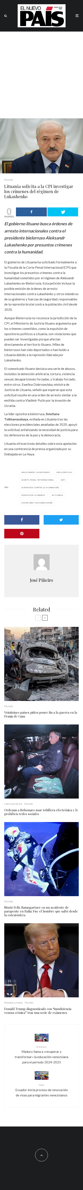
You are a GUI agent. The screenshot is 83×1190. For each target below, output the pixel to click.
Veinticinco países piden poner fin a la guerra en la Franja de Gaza (40, 714)
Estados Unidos (13, 1002)
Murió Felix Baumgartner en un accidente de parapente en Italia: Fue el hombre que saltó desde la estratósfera (41, 911)
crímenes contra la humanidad (41, 488)
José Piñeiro (41, 580)
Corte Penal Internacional (38, 480)
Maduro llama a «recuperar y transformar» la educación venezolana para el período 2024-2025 (41, 1054)
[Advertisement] (41, 75)
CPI (63, 480)
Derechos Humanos (34, 495)
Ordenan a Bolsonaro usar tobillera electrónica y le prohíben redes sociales (41, 812)
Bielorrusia (65, 472)
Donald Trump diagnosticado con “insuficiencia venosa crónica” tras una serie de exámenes (37, 1010)
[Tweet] (62, 211)
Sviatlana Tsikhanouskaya (38, 503)
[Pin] (21, 533)
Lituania (58, 495)
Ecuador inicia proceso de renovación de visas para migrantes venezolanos (41, 1090)
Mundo (8, 179)
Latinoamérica (13, 803)
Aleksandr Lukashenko (36, 472)
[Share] (31, 211)
